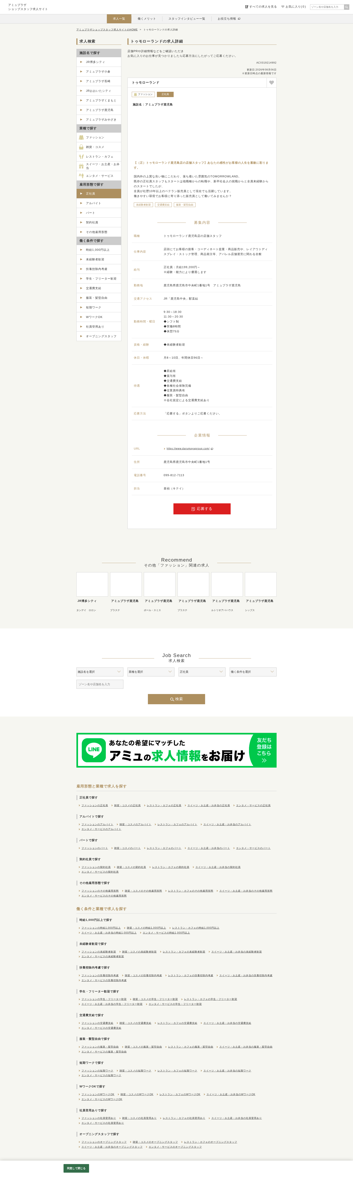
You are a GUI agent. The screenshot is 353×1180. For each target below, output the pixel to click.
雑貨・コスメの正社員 (127, 805)
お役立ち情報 (227, 18)
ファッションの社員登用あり (99, 1118)
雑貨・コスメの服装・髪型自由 (143, 1046)
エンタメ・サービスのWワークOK (102, 1099)
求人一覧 (119, 18)
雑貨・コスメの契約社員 (131, 867)
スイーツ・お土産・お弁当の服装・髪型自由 (246, 1046)
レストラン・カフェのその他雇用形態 (190, 890)
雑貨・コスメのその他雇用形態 (143, 890)
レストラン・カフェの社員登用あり (184, 1118)
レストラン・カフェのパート (164, 848)
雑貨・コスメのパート (127, 848)
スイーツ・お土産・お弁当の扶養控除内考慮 (246, 975)
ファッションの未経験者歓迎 (99, 951)
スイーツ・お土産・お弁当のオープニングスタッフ (112, 1146)
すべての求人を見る (263, 6)
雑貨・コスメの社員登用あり (139, 1118)
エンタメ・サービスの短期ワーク (101, 1075)
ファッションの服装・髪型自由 (100, 1046)
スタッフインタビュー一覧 (187, 18)
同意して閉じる (76, 1168)
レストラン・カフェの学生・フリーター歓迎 (210, 999)
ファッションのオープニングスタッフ (104, 1142)
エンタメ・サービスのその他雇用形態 (104, 895)
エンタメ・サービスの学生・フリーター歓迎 (175, 1004)
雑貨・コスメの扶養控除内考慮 (143, 975)
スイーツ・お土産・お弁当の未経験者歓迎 (236, 951)
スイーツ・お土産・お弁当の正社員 (209, 805)
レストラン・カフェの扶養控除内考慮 (190, 975)
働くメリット (147, 18)
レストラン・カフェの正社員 (164, 805)
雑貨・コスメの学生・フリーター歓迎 (155, 999)
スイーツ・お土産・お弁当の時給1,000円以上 (109, 932)
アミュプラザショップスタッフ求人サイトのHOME (107, 29)
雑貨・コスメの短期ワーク (135, 1070)
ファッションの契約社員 (96, 867)
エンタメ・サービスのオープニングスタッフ (175, 1146)
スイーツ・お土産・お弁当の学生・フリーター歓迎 (112, 1004)
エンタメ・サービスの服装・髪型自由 (104, 1051)
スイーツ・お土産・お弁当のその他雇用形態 (246, 890)
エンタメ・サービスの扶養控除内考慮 (104, 980)
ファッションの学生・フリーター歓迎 (104, 999)
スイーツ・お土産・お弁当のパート (209, 848)
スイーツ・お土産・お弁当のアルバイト (227, 824)
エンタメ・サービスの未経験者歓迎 (103, 956)
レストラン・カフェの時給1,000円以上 (195, 927)
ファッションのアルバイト (97, 824)
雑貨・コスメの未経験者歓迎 (139, 951)
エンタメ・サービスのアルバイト (101, 829)
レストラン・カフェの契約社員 (170, 867)
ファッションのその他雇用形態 (100, 890)
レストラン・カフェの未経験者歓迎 (184, 951)
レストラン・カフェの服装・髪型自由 (190, 1046)
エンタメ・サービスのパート (253, 848)
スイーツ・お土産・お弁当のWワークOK (231, 1094)
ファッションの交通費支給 (97, 1023)
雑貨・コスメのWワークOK (137, 1094)
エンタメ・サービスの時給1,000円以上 (166, 932)
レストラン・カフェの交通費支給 (177, 1023)
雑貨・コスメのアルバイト (135, 824)
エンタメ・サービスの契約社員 (100, 871)
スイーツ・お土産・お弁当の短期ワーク (227, 1070)
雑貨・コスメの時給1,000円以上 (146, 927)
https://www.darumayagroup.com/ (188, 448)
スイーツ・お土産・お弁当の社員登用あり (236, 1118)
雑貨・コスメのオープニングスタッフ (155, 1142)
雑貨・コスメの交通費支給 (135, 1023)
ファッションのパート (95, 848)
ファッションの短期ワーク (97, 1070)
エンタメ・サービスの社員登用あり (103, 1123)
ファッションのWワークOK (98, 1094)
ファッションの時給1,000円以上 (101, 927)
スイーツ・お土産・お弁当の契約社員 (218, 867)
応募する (204, 509)
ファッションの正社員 (95, 805)
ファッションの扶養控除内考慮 (100, 975)
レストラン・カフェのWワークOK (180, 1094)
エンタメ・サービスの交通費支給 (101, 1028)
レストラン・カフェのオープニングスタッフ (210, 1142)
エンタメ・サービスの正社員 (253, 805)
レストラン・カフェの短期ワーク (177, 1070)
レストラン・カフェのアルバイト (177, 824)
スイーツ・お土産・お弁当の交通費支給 (227, 1023)
